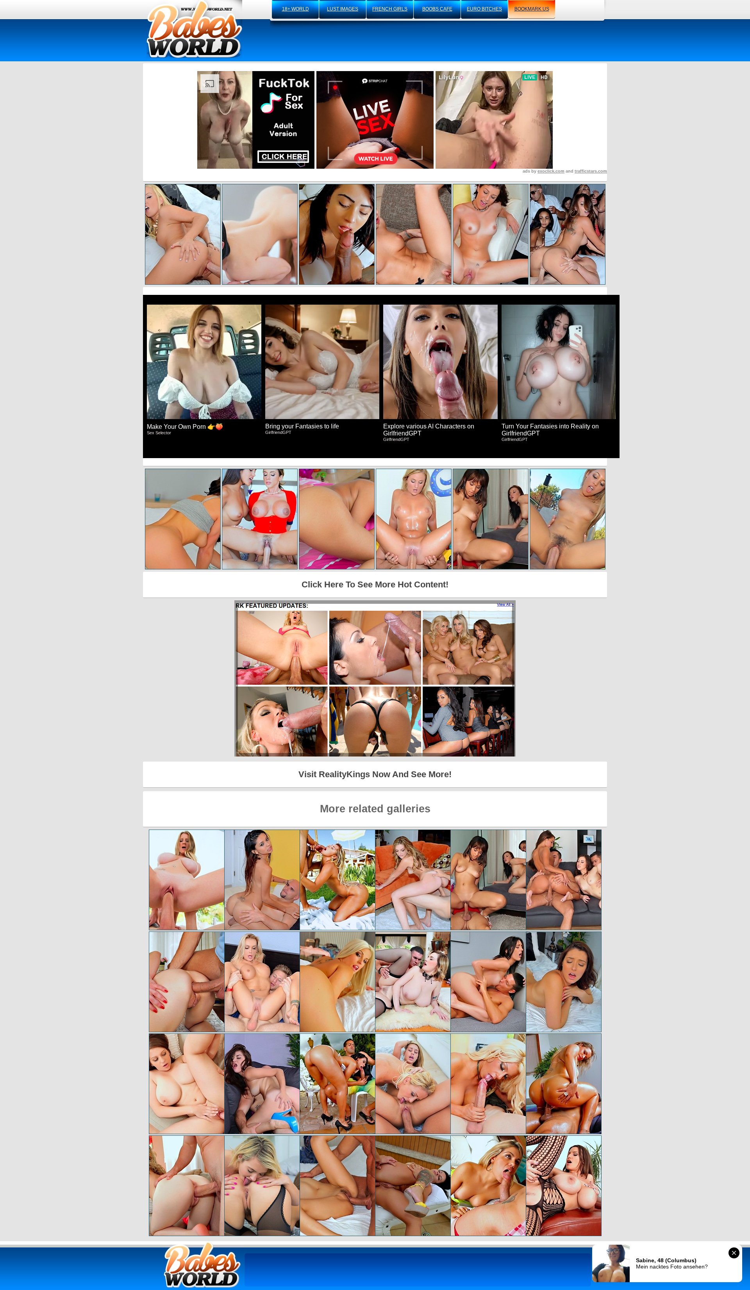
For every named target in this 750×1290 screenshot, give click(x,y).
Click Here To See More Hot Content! (375, 584)
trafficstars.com (591, 171)
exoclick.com (551, 171)
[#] (202, 1265)
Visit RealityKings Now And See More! (375, 774)
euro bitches (484, 9)
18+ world (295, 9)
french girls (389, 9)
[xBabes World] (194, 29)
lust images (342, 9)
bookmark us (531, 9)
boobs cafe (437, 9)
